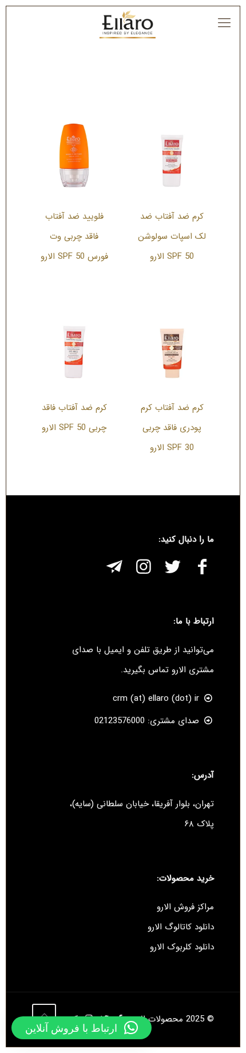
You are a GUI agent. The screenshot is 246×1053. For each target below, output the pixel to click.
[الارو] (127, 23)
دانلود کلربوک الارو (182, 947)
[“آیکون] (202, 568)
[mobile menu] (224, 23)
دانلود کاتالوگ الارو (181, 927)
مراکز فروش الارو (185, 907)
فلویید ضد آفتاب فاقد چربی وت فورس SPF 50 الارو (74, 236)
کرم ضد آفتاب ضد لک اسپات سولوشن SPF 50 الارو (172, 236)
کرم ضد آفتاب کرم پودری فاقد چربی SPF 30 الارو (172, 428)
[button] (81, 1027)
